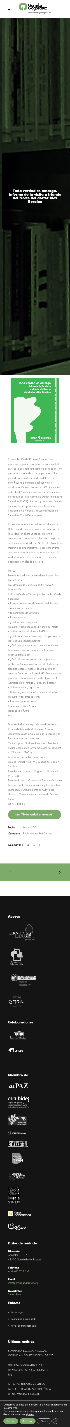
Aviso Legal (17, 1312)
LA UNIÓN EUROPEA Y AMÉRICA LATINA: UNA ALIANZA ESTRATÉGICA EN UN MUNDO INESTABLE (29, 1389)
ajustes (30, 1414)
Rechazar (27, 1421)
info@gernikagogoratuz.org (23, 1283)
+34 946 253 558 (19, 1271)
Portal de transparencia (23, 1325)
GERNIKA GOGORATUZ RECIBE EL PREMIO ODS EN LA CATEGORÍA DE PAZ (28, 1370)
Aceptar (11, 1421)
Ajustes (44, 1421)
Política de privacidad (23, 1319)
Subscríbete (14, 1294)
